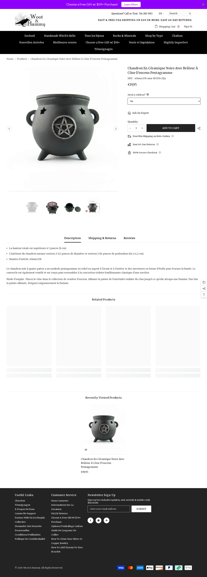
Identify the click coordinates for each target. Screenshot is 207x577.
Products (22, 58)
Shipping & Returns (102, 238)
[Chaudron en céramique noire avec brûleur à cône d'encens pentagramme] (103, 429)
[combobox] (177, 13)
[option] (63, 129)
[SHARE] (197, 128)
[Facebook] (90, 520)
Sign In (188, 26)
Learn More (131, 4)
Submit (141, 508)
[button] (9, 129)
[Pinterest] (106, 520)
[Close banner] (203, 4)
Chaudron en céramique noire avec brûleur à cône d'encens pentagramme (102, 462)
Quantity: (133, 121)
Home (10, 58)
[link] (29, 370)
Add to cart (170, 128)
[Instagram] (98, 520)
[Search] (180, 13)
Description (72, 238)
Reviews (129, 238)
